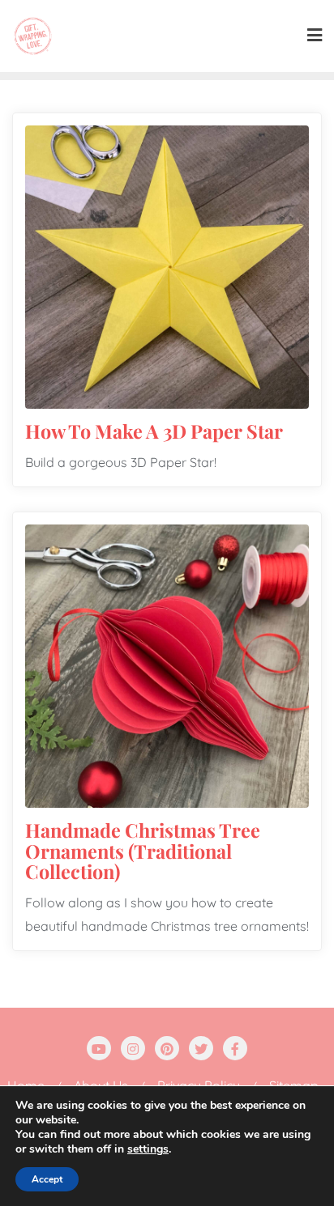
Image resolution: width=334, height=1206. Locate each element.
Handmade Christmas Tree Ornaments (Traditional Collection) (142, 851)
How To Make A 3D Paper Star (154, 431)
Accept (47, 1179)
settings (148, 1149)
